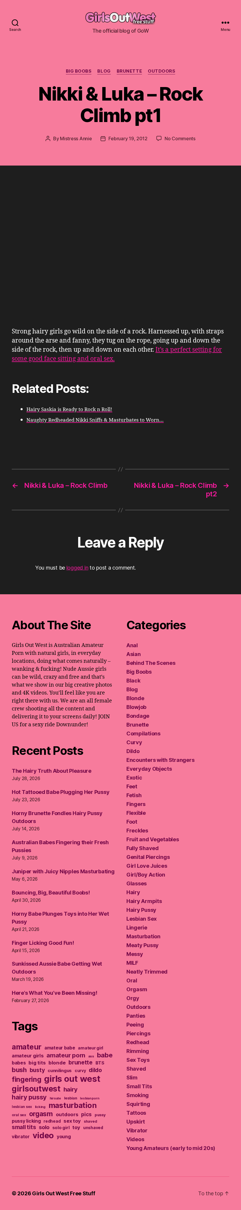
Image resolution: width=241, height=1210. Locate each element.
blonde (57, 1063)
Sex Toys (138, 1060)
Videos (135, 1139)
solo (44, 1127)
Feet (131, 786)
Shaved (136, 1069)
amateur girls (28, 1056)
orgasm (41, 1114)
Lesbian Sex (141, 919)
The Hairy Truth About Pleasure (51, 771)
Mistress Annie (76, 138)
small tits (24, 1127)
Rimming (137, 1051)
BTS (100, 1063)
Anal (132, 645)
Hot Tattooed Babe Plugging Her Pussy (60, 792)
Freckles (137, 830)
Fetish (133, 795)
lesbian (70, 1098)
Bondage (137, 716)
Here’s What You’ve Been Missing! (54, 993)
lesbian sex (22, 1107)
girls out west (72, 1079)
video (43, 1135)
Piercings (138, 1033)
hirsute (55, 1098)
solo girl (61, 1127)
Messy (134, 954)
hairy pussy (29, 1097)
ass (91, 1056)
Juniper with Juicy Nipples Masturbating (63, 871)
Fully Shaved (142, 848)
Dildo (133, 751)
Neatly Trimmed (147, 972)
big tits (37, 1063)
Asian (133, 654)
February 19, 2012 (127, 138)
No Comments (180, 138)
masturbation (72, 1105)
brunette (80, 1062)
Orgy (132, 998)
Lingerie (136, 927)
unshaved (93, 1127)
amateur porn (65, 1055)
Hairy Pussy (141, 910)
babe (105, 1055)
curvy (80, 1070)
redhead (52, 1121)
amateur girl (90, 1047)
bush (19, 1070)
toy (76, 1127)
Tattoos (136, 1113)
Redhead (137, 1042)
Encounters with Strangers (160, 760)
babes (19, 1063)
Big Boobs (79, 71)
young (64, 1136)
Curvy (134, 742)
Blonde (135, 698)
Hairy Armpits (144, 901)
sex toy (72, 1121)
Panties (135, 1016)
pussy (100, 1114)
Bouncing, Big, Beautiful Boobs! (51, 892)
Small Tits (139, 1086)
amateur (26, 1046)
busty (37, 1070)
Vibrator (137, 1130)
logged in (77, 568)
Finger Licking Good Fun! (43, 943)
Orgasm (136, 989)
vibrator (21, 1136)
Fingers (135, 804)
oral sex (19, 1115)
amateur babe (59, 1048)
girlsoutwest (36, 1088)
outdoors (67, 1114)
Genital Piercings (148, 857)
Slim (132, 1077)
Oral (131, 980)
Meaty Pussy (142, 945)
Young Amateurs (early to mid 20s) (170, 1148)
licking (40, 1107)
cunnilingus (60, 1070)
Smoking (137, 1095)
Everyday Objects (149, 769)
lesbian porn (89, 1098)
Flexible (136, 813)
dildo (95, 1070)
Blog (104, 71)
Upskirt (135, 1122)
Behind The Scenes (150, 663)
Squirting (138, 1104)
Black (133, 680)
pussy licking (26, 1121)
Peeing (135, 1025)
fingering (26, 1079)
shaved (90, 1121)
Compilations (143, 733)
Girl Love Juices (146, 866)
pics (86, 1114)
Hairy (133, 892)
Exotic (134, 778)
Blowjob (136, 707)
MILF (132, 963)
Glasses (136, 883)
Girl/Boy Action (145, 875)
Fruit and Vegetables (152, 839)
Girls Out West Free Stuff (63, 1193)
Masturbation (143, 936)
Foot (131, 822)
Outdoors (161, 71)
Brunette (129, 71)
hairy (70, 1089)
